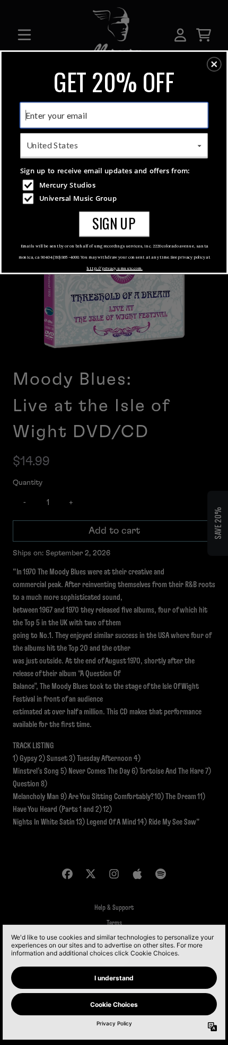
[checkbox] (115, 185)
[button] (214, 64)
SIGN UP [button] (113, 223)
